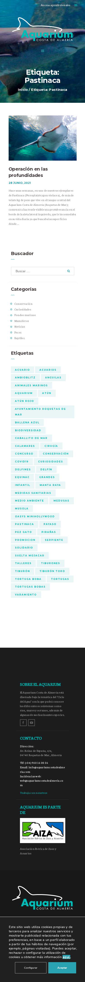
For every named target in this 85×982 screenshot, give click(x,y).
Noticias (19, 326)
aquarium (24, 393)
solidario (24, 547)
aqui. (66, 957)
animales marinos (31, 385)
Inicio (23, 90)
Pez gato (23, 532)
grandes (47, 477)
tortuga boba (28, 579)
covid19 (22, 461)
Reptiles (19, 338)
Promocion (25, 540)
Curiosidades (22, 309)
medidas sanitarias (33, 493)
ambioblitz (25, 377)
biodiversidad (28, 430)
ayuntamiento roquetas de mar (40, 412)
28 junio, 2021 (20, 183)
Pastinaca (24, 524)
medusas (61, 500)
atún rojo (24, 401)
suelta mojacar (29, 555)
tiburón (22, 571)
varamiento (26, 594)
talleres (23, 563)
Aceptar (62, 968)
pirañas (48, 532)
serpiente (54, 540)
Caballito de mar (31, 438)
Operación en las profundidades (28, 172)
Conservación (23, 303)
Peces (17, 332)
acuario (22, 369)
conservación (56, 453)
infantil (22, 485)
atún (46, 393)
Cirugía (51, 446)
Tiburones (50, 563)
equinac (22, 477)
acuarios (47, 369)
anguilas (53, 377)
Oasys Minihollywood (35, 516)
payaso (50, 524)
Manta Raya (50, 485)
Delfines (23, 469)
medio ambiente (29, 500)
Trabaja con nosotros (33, 793)
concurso (24, 453)
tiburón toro (52, 571)
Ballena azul (27, 422)
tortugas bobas (30, 586)
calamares (25, 446)
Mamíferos (21, 321)
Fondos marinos (25, 315)
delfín (46, 469)
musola (22, 508)
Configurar (30, 968)
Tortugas (60, 579)
